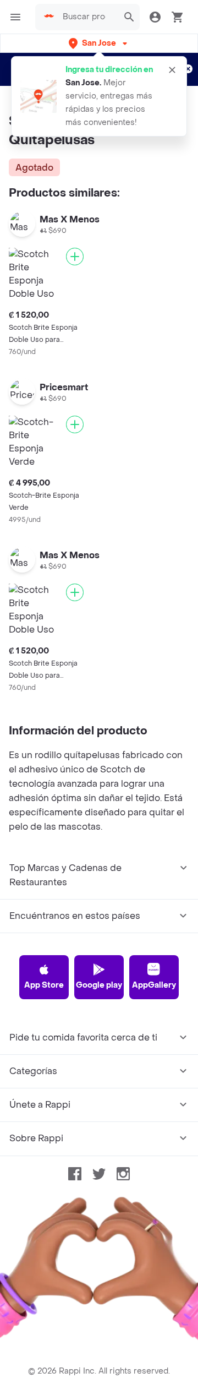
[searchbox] (87, 17)
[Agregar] (75, 256)
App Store (44, 985)
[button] (99, 43)
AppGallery (154, 985)
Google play (99, 985)
